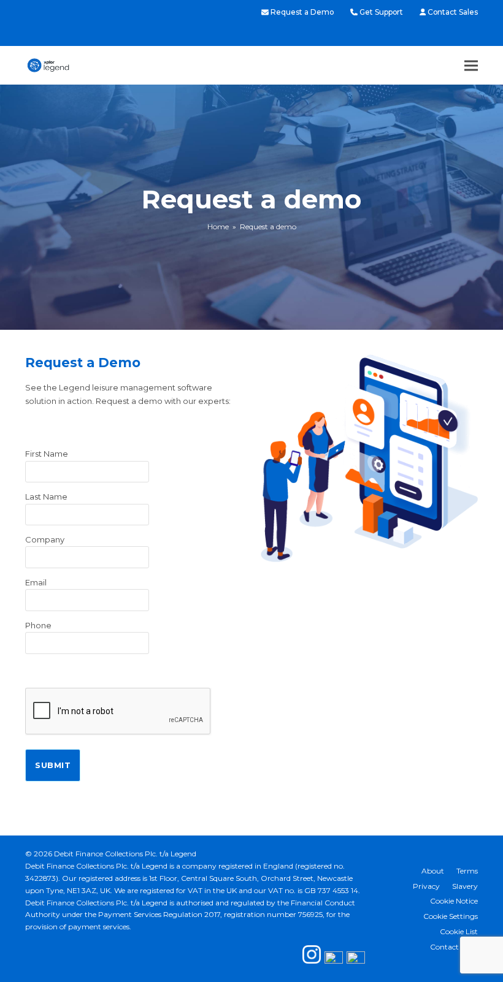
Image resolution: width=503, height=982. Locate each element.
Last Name (46, 496)
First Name (46, 454)
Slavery (465, 886)
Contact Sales (453, 12)
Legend (183, 853)
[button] (471, 65)
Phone (38, 625)
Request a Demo (302, 12)
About (432, 870)
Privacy (426, 886)
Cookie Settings (450, 916)
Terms (467, 870)
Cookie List (459, 931)
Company (44, 539)
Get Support (381, 12)
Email (36, 582)
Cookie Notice (454, 900)
